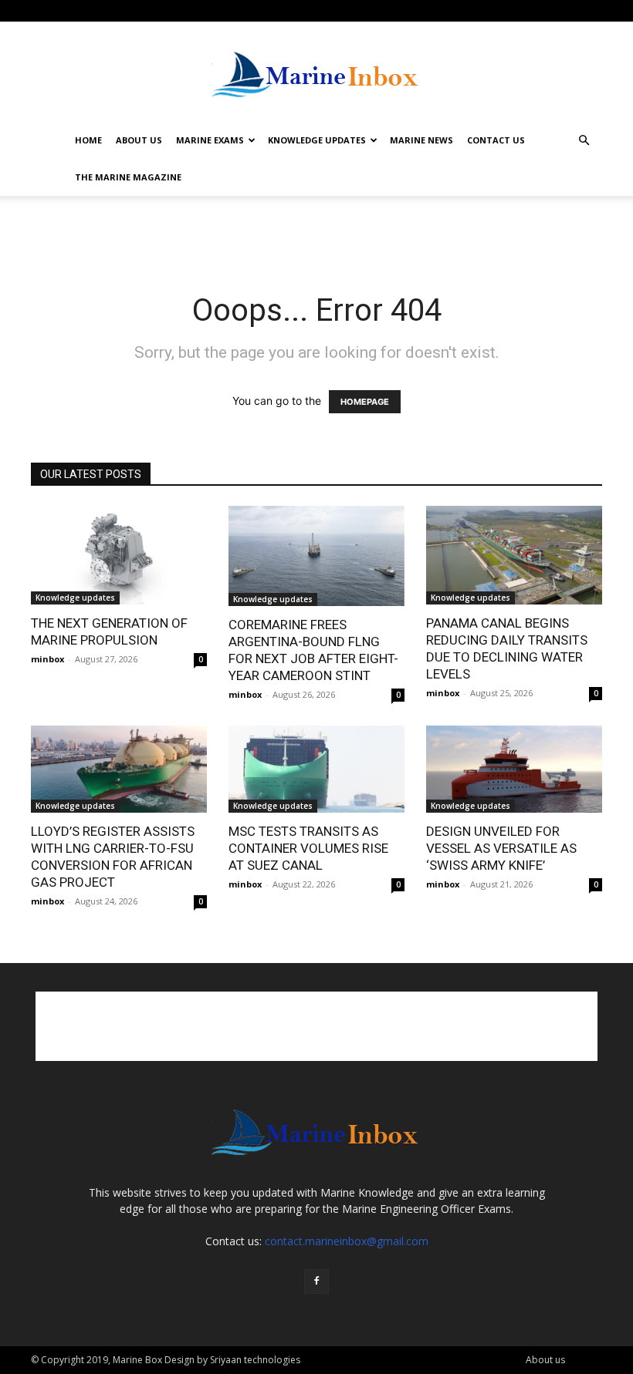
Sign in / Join (56, 10)
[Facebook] (590, 11)
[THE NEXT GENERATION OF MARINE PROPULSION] (119, 555)
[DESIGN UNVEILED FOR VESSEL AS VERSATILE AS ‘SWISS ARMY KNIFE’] (514, 769)
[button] (583, 140)
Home (88, 140)
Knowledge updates (75, 597)
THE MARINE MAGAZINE (128, 177)
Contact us (496, 140)
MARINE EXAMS (210, 140)
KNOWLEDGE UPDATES (317, 140)
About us (139, 140)
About (105, 10)
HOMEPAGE (364, 401)
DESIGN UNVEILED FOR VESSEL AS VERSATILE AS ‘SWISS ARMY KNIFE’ (501, 848)
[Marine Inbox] (316, 72)
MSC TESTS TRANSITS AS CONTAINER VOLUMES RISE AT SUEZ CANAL (308, 848)
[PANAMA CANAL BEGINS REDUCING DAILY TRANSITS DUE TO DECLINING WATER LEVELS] (514, 555)
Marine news (421, 140)
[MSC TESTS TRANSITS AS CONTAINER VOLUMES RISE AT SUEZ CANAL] (316, 769)
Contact (148, 10)
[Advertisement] (316, 230)
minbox (47, 659)
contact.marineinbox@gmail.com (346, 1241)
